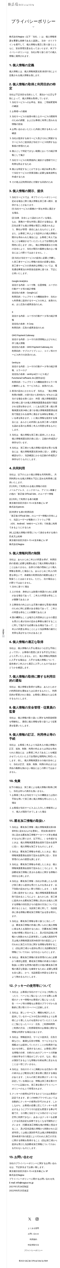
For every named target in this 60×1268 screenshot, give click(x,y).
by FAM (45, 1261)
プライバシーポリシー (33, 1250)
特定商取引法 (33, 1245)
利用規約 (33, 1239)
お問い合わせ (33, 1234)
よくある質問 (33, 1228)
